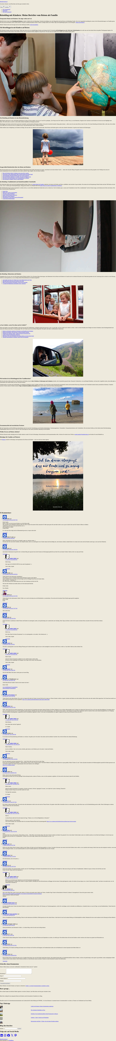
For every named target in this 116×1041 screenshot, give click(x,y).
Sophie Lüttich (13, 558)
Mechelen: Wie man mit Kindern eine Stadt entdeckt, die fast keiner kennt (18, 336)
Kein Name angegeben (12, 914)
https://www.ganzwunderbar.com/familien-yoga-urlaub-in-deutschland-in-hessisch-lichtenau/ (22, 893)
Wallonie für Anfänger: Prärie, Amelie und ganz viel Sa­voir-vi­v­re (16, 333)
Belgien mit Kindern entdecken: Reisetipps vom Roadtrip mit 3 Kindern (18, 331)
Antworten (5, 532)
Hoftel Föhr (5, 191)
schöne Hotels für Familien (38, 184)
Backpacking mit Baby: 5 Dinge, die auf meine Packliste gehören (45, 1021)
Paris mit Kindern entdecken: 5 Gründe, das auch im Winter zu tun (17, 176)
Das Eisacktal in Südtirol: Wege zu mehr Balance (13, 179)
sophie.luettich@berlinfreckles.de (82, 434)
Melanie (9, 889)
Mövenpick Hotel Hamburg (8, 196)
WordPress (11, 1040)
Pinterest (4, 439)
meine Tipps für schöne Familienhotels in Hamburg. (51, 185)
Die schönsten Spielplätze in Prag (38, 1010)
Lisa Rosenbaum (11, 694)
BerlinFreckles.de (3, 1)
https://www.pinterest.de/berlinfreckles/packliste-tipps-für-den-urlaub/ (61, 821)
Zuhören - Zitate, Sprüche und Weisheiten (40, 1017)
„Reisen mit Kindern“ (80, 22)
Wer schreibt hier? (6, 9)
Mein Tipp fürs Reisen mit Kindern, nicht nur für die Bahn (15, 282)
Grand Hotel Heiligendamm (9, 198)
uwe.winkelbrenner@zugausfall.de (10, 687)
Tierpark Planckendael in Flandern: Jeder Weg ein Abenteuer (15, 337)
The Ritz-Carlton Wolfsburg (9, 193)
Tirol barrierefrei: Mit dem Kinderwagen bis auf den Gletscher (16, 175)
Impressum (5, 10)
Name (1, 976)
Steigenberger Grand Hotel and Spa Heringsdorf (13, 197)
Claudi (8, 643)
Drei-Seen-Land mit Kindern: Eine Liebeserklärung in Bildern (16, 178)
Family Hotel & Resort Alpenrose (10, 195)
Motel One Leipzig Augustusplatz (10, 192)
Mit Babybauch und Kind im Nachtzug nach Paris (13, 281)
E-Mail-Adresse (4, 978)
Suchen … (2, 1028)
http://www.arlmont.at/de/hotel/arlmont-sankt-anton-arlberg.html (35, 699)
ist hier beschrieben (34, 24)
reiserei (8, 855)
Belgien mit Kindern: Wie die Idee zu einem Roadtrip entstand (16, 332)
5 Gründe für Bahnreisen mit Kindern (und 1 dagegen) (14, 283)
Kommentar (3, 973)
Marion (8, 706)
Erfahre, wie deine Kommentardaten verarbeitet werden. (37, 985)
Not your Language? (7, 11)
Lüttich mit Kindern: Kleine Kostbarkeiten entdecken (42, 1006)
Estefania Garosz (11, 902)
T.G (8, 800)
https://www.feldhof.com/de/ (9, 765)
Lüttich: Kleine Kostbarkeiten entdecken (11, 334)
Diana (8, 830)
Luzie (8, 844)
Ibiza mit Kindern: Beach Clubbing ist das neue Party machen (16, 173)
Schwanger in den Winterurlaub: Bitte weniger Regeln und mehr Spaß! (18, 174)
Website (1, 980)
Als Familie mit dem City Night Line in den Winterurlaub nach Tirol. (17, 280)
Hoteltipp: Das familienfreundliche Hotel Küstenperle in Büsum (44, 1013)
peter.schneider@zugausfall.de (9, 688)
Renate (8, 669)
